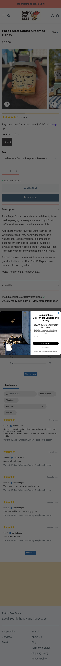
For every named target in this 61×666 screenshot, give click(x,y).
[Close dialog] (59, 313)
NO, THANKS (45, 348)
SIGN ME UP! (46, 343)
